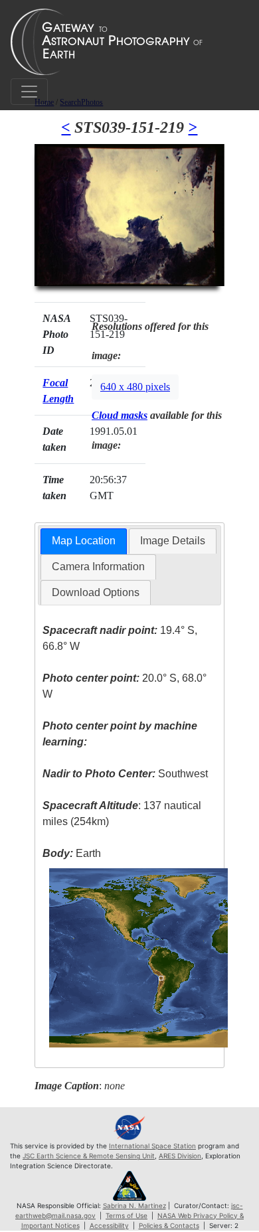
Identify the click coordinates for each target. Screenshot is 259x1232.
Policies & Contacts (169, 1225)
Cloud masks (119, 415)
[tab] (84, 541)
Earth (72, 853)
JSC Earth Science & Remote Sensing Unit (89, 1156)
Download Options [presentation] (95, 592)
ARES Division (180, 1156)
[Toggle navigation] (29, 91)
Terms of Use (126, 1215)
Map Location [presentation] (84, 540)
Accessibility (109, 1225)
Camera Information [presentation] (98, 566)
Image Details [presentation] (172, 540)
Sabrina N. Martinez (134, 1205)
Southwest (125, 773)
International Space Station (152, 1146)
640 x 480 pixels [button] (135, 386)
